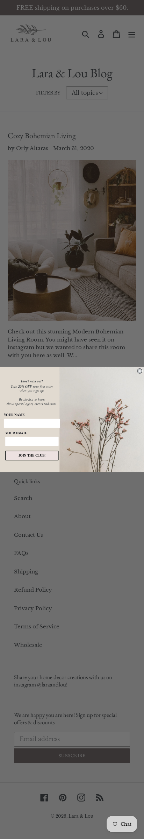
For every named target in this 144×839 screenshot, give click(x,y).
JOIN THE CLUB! (32, 455)
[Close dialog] (139, 370)
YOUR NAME (14, 414)
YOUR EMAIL (16, 432)
